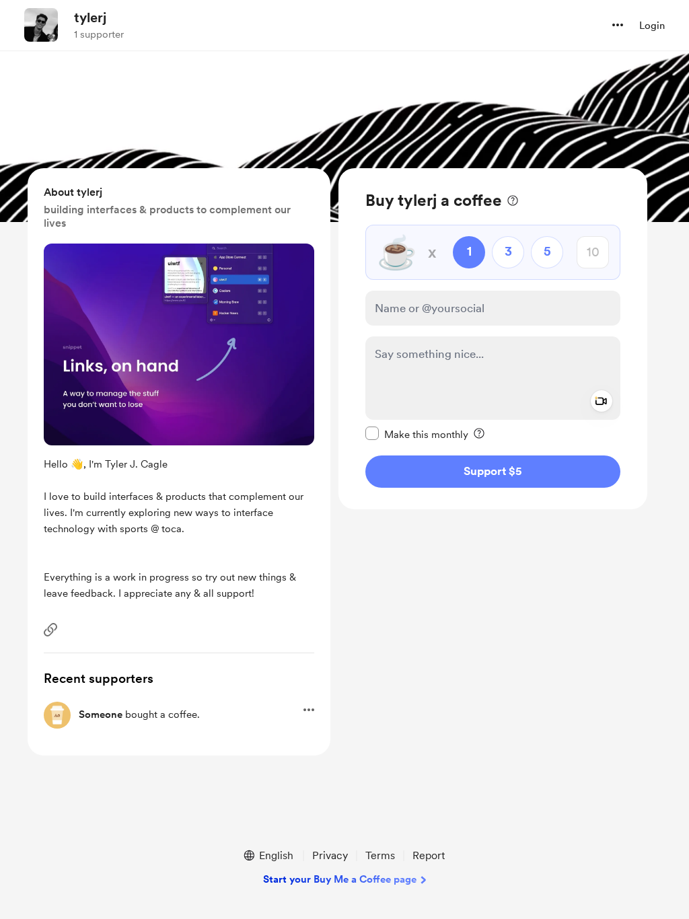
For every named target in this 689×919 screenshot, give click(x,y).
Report (428, 855)
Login (652, 26)
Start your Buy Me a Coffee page (339, 879)
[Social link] (50, 629)
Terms (380, 855)
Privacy (330, 855)
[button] (617, 25)
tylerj (90, 17)
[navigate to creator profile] (41, 25)
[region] (492, 338)
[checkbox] (416, 434)
